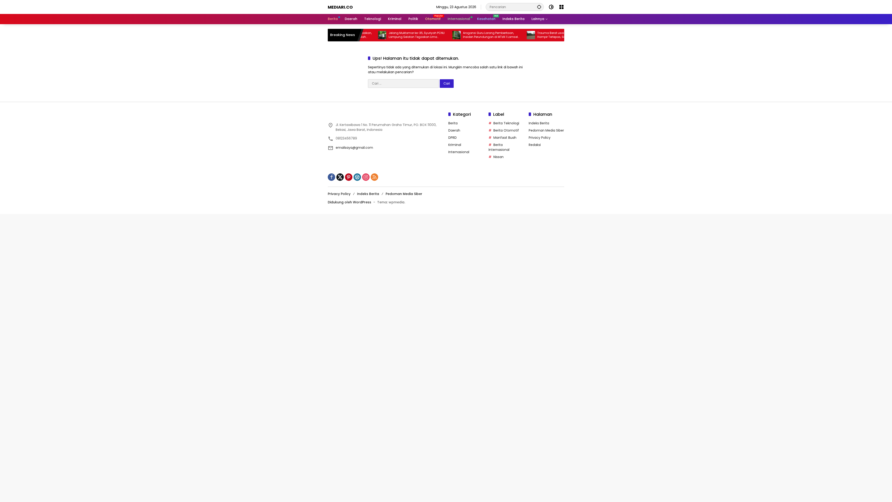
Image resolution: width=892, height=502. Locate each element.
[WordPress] (357, 177)
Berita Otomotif (506, 130)
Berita (453, 123)
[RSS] (374, 177)
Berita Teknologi (506, 123)
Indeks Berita (539, 123)
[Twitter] (340, 177)
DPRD (452, 137)
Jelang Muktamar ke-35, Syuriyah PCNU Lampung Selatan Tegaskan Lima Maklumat (395, 35)
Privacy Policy (540, 137)
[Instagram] (366, 177)
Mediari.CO (340, 7)
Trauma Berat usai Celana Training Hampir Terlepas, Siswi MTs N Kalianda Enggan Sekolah (543, 35)
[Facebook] (331, 177)
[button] (539, 7)
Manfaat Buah (504, 137)
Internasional (458, 152)
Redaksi (535, 144)
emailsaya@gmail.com (354, 147)
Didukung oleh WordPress (349, 202)
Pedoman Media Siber (546, 130)
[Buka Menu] (561, 7)
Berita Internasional (499, 147)
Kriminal (454, 144)
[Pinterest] (348, 177)
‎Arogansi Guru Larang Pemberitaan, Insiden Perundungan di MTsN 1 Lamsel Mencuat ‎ (468, 35)
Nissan (498, 157)
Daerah (454, 130)
